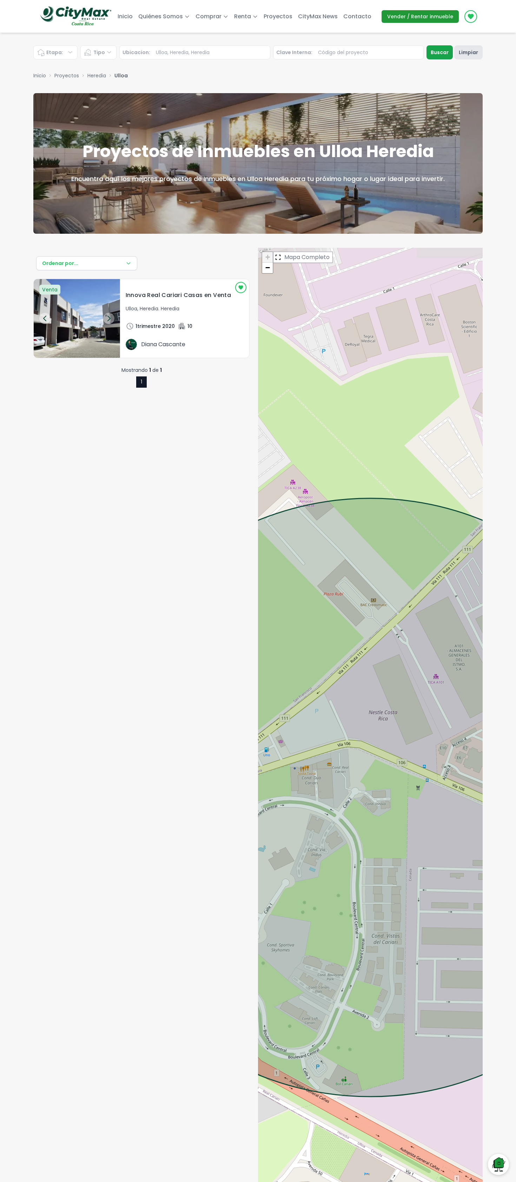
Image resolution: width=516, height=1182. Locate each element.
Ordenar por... (60, 263)
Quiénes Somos (160, 16)
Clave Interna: (294, 52)
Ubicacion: (136, 52)
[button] (267, 257)
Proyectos (278, 16)
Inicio (125, 16)
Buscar (440, 52)
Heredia (96, 75)
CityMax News (318, 16)
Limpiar (468, 52)
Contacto (357, 16)
